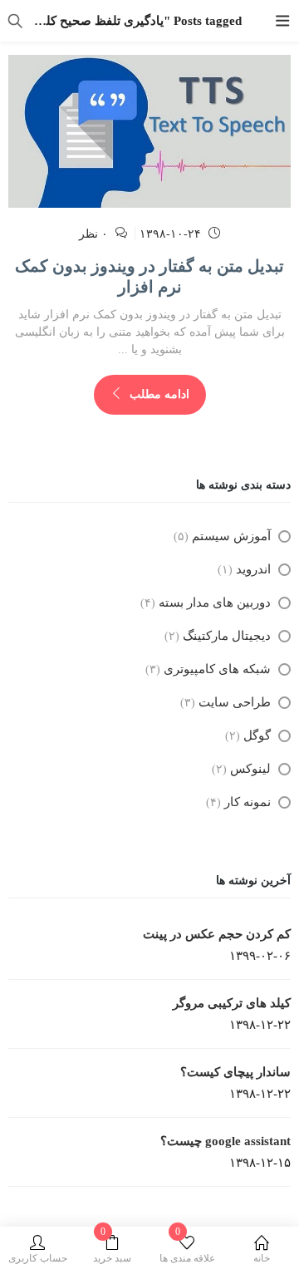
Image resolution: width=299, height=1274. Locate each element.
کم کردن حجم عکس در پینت (217, 934)
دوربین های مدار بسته (215, 602)
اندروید (253, 569)
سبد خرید (112, 1249)
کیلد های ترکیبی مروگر (232, 1003)
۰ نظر (93, 234)
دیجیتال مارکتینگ (227, 635)
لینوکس (250, 768)
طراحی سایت (235, 702)
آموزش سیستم (231, 536)
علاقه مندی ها (187, 1249)
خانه (261, 1258)
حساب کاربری (37, 1258)
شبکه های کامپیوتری (217, 669)
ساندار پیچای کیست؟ (235, 1072)
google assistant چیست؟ (225, 1141)
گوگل (257, 735)
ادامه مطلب (157, 394)
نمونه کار (247, 802)
